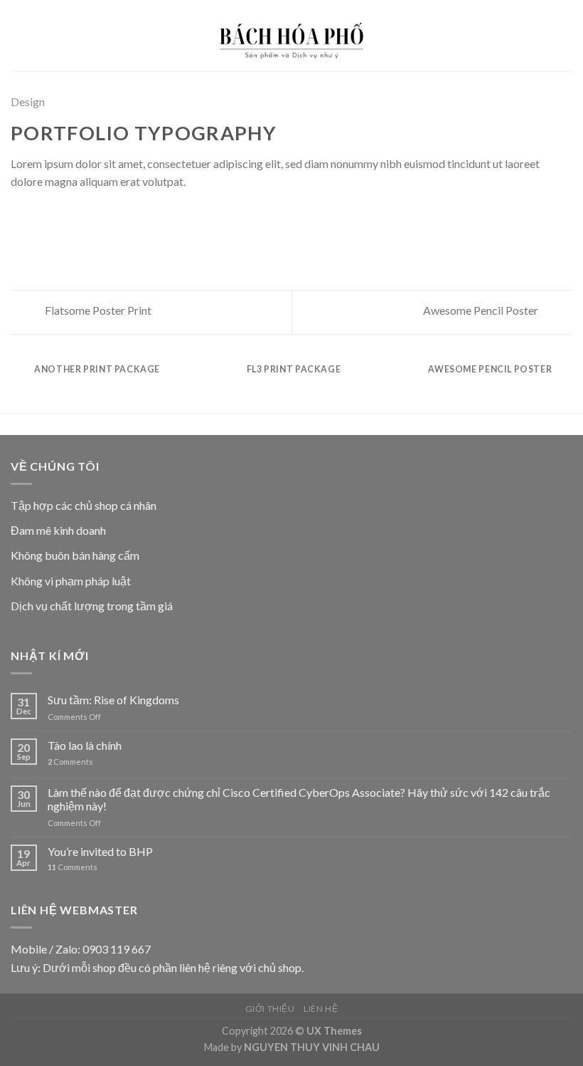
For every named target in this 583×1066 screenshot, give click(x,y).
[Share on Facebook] (37, 216)
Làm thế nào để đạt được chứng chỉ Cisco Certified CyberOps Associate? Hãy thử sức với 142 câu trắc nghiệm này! (299, 798)
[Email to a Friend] (71, 216)
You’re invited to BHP (100, 851)
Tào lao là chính (85, 745)
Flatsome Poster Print (97, 310)
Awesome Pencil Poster (481, 310)
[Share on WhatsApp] (19, 216)
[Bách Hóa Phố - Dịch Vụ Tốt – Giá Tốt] (291, 35)
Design (28, 101)
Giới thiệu (270, 1008)
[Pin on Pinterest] (89, 216)
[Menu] (19, 35)
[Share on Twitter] (54, 216)
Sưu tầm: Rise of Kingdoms (113, 699)
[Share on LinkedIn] (106, 216)
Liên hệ (321, 1008)
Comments (70, 761)
